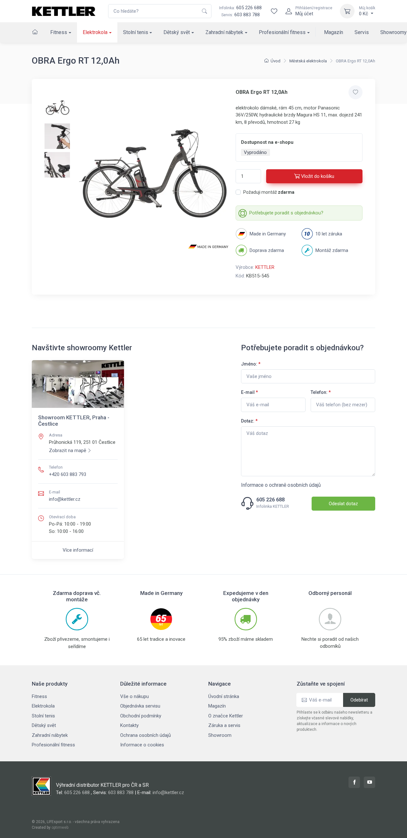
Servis (362, 32)
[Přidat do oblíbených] (355, 92)
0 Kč (367, 11)
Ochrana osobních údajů (145, 735)
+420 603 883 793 (67, 474)
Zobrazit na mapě (67, 450)
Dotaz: (249, 420)
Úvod (275, 61)
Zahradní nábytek (224, 32)
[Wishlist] (274, 11)
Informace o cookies (142, 745)
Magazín (333, 32)
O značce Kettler (225, 716)
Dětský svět (176, 32)
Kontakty (129, 725)
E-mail (249, 392)
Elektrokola (95, 32)
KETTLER (264, 267)
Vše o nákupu (134, 696)
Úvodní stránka (223, 696)
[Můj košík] (347, 11)
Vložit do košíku (317, 176)
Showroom (219, 735)
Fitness (58, 32)
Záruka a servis (224, 725)
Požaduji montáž (268, 192)
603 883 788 (247, 14)
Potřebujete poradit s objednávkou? (286, 213)
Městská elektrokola (308, 61)
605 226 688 (240, 7)
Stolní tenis (135, 32)
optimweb (60, 827)
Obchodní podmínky (140, 716)
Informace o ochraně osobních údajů (281, 485)
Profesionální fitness (282, 32)
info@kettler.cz (64, 499)
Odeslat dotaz (343, 503)
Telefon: (321, 392)
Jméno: (250, 364)
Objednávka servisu (140, 706)
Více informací (78, 550)
